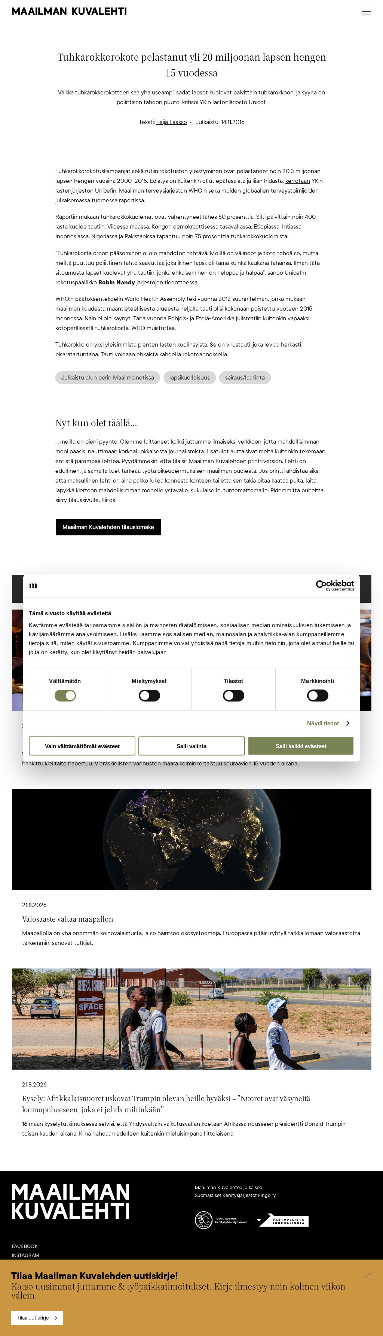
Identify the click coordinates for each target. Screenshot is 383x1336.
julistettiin (248, 318)
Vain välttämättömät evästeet (82, 746)
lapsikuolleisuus (189, 378)
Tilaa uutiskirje (33, 1317)
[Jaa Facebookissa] (203, 154)
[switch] (149, 696)
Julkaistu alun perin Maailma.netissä (107, 378)
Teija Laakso (171, 122)
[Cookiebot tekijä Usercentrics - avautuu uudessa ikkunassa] (321, 586)
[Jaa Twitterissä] (155, 154)
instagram (25, 1255)
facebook (25, 1246)
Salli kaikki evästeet (301, 746)
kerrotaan (297, 181)
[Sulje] (368, 1276)
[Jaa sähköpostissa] (227, 154)
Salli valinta (191, 746)
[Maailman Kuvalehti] (70, 1217)
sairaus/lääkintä (245, 378)
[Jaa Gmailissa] (179, 154)
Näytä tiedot (323, 723)
